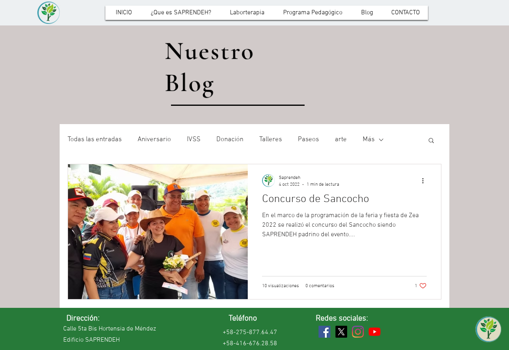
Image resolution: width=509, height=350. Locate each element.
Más (369, 140)
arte (341, 140)
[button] (431, 141)
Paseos (308, 140)
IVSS (193, 140)
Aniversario (154, 140)
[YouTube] (375, 332)
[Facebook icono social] (324, 332)
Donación (229, 140)
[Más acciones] (425, 180)
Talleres (270, 140)
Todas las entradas (95, 140)
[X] (341, 332)
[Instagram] (358, 332)
